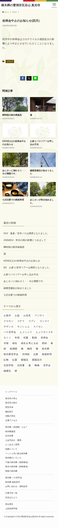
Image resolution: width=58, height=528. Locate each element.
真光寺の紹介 (11, 403)
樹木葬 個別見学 (12, 482)
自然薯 (21, 365)
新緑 (44, 343)
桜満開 (13, 348)
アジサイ (39, 315)
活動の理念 (10, 416)
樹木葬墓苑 (10, 431)
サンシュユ (23, 326)
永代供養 (9, 436)
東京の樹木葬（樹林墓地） (17, 466)
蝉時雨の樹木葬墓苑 (14, 247)
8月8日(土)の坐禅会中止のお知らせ (22, 260)
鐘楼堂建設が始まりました (17, 288)
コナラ (21, 321)
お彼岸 (7, 315)
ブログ (10, 61)
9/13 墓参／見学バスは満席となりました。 (27, 233)
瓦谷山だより (11, 497)
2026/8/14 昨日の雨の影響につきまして (25, 240)
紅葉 (14, 359)
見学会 (47, 365)
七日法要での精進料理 (15, 295)
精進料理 (47, 354)
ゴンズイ (44, 321)
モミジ (7, 337)
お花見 (27, 315)
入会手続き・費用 (13, 440)
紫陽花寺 (37, 359)
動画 (34, 337)
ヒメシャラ (26, 332)
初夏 (25, 337)
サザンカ (8, 326)
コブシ (32, 321)
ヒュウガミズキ (44, 332)
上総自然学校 (11, 508)
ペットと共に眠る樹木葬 (16, 453)
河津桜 (26, 354)
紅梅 (6, 359)
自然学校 (8, 365)
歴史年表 (9, 407)
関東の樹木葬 (11, 471)
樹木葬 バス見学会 (13, 477)
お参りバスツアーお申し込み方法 (21, 274)
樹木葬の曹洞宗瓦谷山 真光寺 (20, 5)
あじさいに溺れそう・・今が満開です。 (24, 281)
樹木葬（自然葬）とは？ (16, 427)
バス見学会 (10, 332)
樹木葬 (45, 348)
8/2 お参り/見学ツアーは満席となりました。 (27, 267)
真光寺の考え (11, 398)
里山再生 (9, 504)
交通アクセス (11, 420)
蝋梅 (36, 365)
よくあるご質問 (12, 444)
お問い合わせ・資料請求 (16, 486)
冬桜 (17, 337)
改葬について (11, 449)
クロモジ (8, 321)
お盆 (17, 315)
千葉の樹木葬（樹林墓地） (17, 462)
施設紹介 (9, 411)
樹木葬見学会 (11, 354)
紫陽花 (24, 359)
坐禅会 (44, 337)
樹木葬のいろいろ (13, 458)
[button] (22, 78)
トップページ (11, 392)
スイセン (38, 326)
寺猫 (6, 343)
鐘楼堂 (7, 371)
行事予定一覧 (11, 493)
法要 (35, 354)
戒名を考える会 (29, 343)
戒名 (14, 343)
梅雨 (29, 348)
